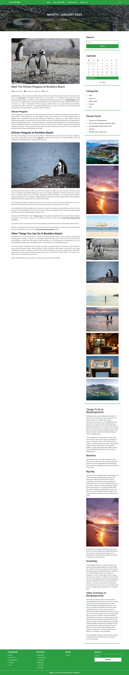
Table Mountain (70, 100)
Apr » (104, 82)
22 (98, 72)
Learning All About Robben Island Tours (100, 126)
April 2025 (40, 655)
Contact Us (84, 2)
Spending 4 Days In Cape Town (98, 132)
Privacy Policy (72, 2)
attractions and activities (95, 603)
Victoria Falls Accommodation (45, 229)
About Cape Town (59, 2)
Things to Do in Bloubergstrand (98, 120)
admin (37, 91)
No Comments (28, 91)
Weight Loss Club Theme (57, 673)
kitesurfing (109, 477)
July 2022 (40, 667)
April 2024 (40, 662)
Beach (90, 95)
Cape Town (21, 98)
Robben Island (93, 101)
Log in (68, 655)
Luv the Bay (63, 19)
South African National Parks (71, 218)
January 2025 (41, 657)
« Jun (100, 82)
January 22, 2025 (17, 91)
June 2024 (41, 660)
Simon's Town (38, 216)
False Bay (40, 137)
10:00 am (45, 91)
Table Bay (91, 129)
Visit (90, 107)
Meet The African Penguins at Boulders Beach (38, 86)
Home (48, 2)
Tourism (91, 104)
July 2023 (40, 665)
